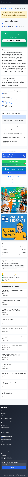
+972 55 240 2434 (15, 41)
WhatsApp (14, 161)
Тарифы (4, 441)
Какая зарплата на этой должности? (12, 117)
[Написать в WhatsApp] (10, 458)
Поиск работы (5, 425)
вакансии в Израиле (14, 263)
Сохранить (14, 183)
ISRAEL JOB (7, 2)
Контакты (4, 413)
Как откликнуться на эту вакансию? (11, 137)
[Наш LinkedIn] (8, 458)
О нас (3, 411)
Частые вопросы (5, 432)
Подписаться (14, 467)
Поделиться (15, 180)
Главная (4, 8)
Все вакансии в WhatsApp (16, 164)
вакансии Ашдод (13, 268)
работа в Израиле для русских (8, 267)
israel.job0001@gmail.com (10, 103)
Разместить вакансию (6, 439)
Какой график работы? (8, 130)
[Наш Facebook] (2, 458)
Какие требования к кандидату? (10, 126)
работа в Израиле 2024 (19, 267)
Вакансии (10, 8)
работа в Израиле (5, 263)
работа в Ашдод (5, 268)
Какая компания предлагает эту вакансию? (10, 142)
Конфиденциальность (7, 418)
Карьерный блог (5, 430)
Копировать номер (15, 44)
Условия (4, 415)
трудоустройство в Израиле (19, 265)
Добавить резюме (6, 427)
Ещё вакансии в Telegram (15, 169)
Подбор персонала (6, 444)
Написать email (15, 173)
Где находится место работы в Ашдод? (12, 133)
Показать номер (15, 176)
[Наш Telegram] (5, 458)
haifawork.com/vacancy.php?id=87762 (13, 99)
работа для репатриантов (7, 265)
